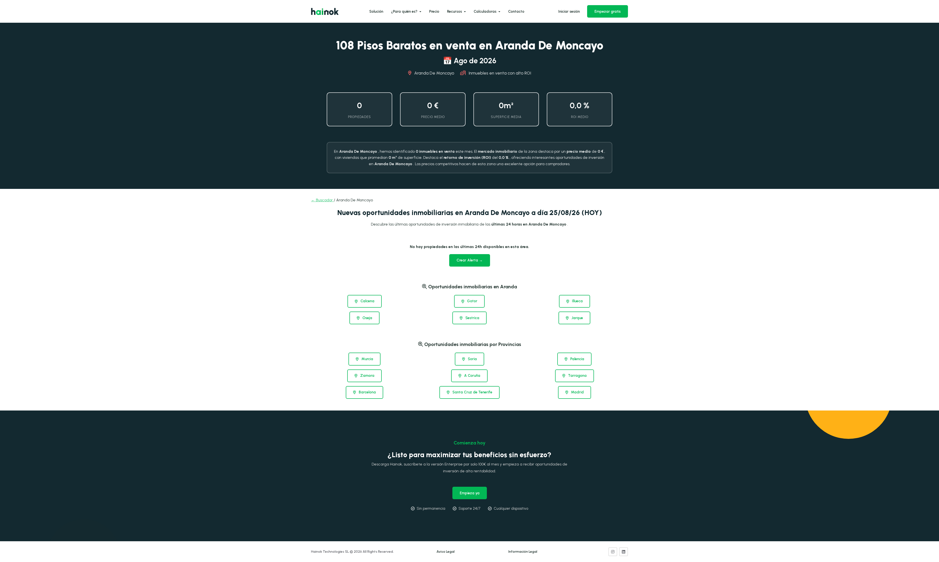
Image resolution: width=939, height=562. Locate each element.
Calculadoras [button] (485, 11)
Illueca (577, 301)
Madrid (577, 392)
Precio (434, 11)
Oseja (366, 318)
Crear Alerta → (470, 260)
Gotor (471, 301)
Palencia (576, 359)
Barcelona (367, 392)
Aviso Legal (445, 552)
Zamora (366, 375)
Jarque (576, 318)
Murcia (366, 359)
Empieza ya (470, 493)
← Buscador (322, 200)
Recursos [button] (455, 11)
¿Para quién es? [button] (404, 11)
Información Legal (522, 552)
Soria (472, 359)
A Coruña (471, 375)
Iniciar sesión (569, 11)
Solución (376, 11)
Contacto (516, 11)
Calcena (366, 301)
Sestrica (471, 318)
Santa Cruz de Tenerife (471, 392)
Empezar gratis (607, 11)
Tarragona (577, 375)
